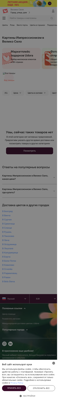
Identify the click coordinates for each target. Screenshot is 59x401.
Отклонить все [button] (41, 388)
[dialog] (28, 380)
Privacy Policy (16, 382)
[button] (28, 396)
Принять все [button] (14, 388)
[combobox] (53, 363)
